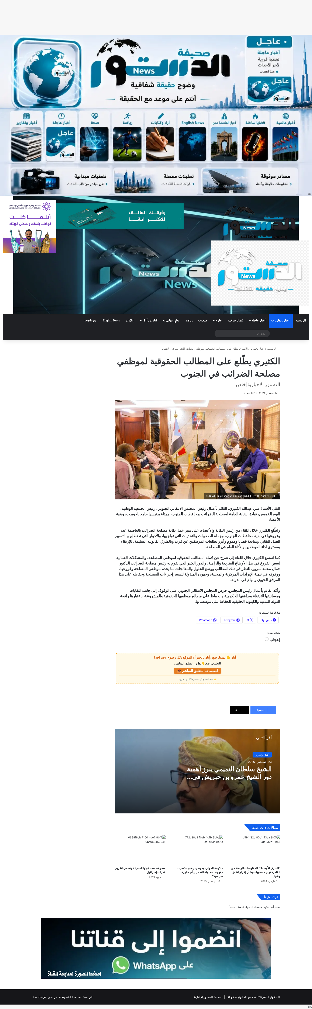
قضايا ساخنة (235, 320)
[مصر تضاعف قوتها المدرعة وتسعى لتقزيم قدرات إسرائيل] (140, 849)
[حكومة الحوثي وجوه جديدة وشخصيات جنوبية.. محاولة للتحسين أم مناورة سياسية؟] (197, 849)
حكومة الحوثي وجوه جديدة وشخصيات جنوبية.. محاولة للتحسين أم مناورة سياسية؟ (200, 872)
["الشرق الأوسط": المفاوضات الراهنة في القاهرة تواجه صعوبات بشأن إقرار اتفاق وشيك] (254, 849)
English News (111, 320)
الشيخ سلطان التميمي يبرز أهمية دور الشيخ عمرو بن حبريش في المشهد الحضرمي (229, 776)
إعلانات (130, 320)
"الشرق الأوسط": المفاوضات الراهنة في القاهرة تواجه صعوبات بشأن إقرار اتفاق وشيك (255, 872)
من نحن (52, 997)
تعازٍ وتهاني (172, 320)
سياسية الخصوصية (70, 997)
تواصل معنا (39, 997)
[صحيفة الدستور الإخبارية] (260, 255)
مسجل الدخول (253, 907)
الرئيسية (301, 320)
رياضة (189, 320)
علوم (219, 320)
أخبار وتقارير (282, 320)
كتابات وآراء (150, 320)
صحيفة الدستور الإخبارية (208, 997)
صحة (204, 320)
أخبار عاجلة (259, 320)
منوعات (92, 320)
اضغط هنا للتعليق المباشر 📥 (197, 670)
